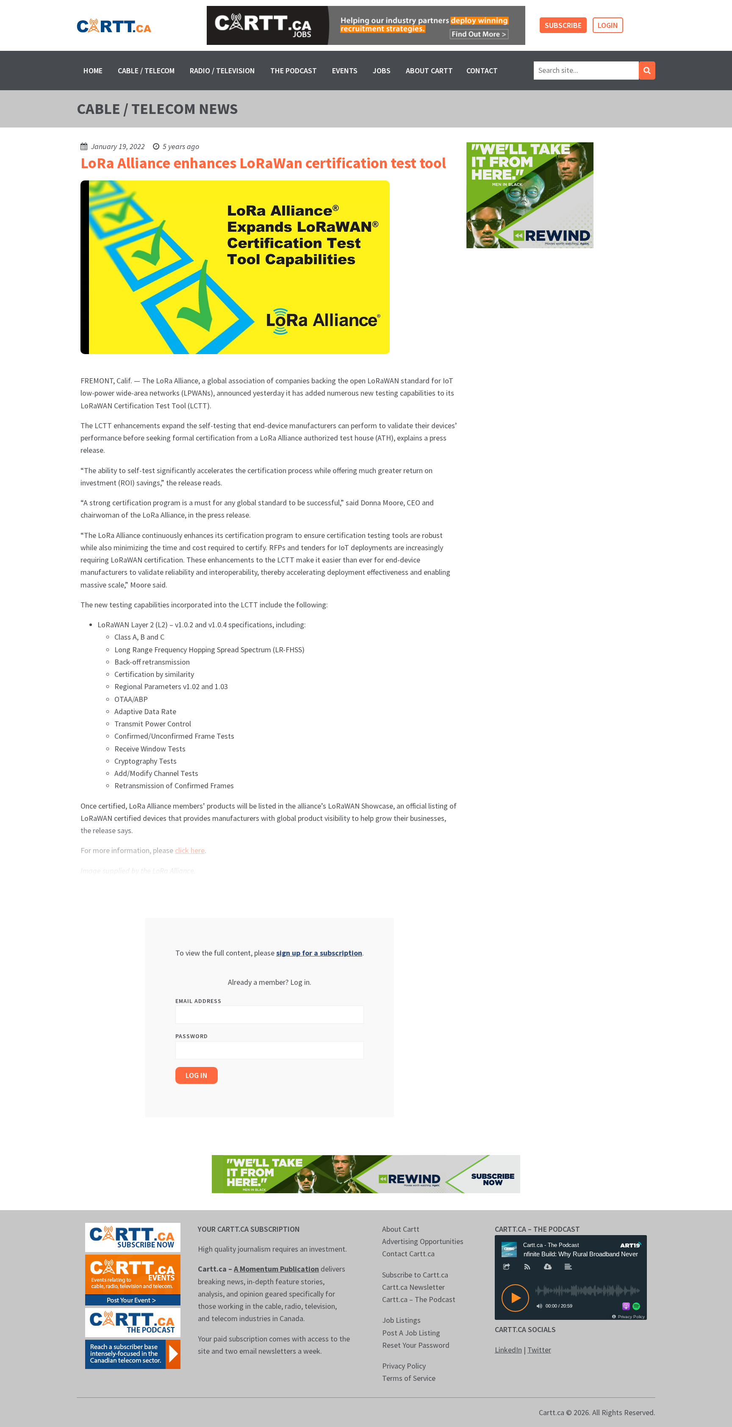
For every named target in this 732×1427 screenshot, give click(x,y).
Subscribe (563, 25)
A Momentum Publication (276, 1269)
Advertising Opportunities (422, 1241)
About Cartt (429, 70)
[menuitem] (93, 70)
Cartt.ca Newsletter (413, 1287)
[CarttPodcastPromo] (132, 1322)
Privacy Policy (404, 1366)
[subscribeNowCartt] (132, 1236)
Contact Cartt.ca (408, 1253)
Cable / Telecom (146, 70)
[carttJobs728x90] (366, 25)
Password (191, 1036)
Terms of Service (408, 1378)
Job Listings (401, 1320)
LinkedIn (508, 1350)
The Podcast (293, 70)
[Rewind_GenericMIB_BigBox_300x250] (529, 195)
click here (190, 850)
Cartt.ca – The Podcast (418, 1299)
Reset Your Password (415, 1345)
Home (93, 70)
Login (608, 25)
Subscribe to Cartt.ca (415, 1275)
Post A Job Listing (411, 1333)
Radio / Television (222, 70)
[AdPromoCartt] (132, 1353)
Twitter (539, 1350)
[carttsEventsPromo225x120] (132, 1279)
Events (345, 70)
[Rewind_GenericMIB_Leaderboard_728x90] (366, 1173)
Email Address (198, 1001)
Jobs (382, 70)
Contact (482, 70)
